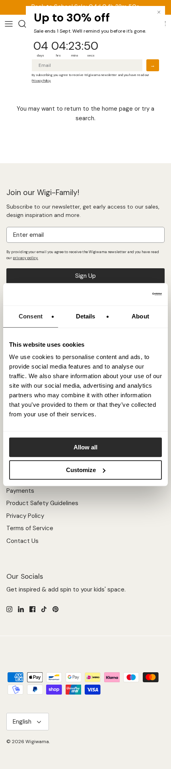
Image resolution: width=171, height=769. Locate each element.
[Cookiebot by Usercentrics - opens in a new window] (127, 294)
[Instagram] (9, 609)
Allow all (85, 447)
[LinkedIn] (21, 609)
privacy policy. (25, 258)
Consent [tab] (31, 316)
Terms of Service (29, 528)
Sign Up (85, 276)
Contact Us (22, 541)
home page (117, 109)
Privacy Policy (25, 516)
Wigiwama (37, 741)
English (22, 722)
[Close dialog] (159, 12)
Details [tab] (85, 316)
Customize (81, 469)
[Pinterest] (55, 609)
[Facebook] (32, 609)
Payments (20, 491)
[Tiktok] (44, 609)
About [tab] (140, 316)
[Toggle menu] (8, 24)
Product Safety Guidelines (42, 503)
